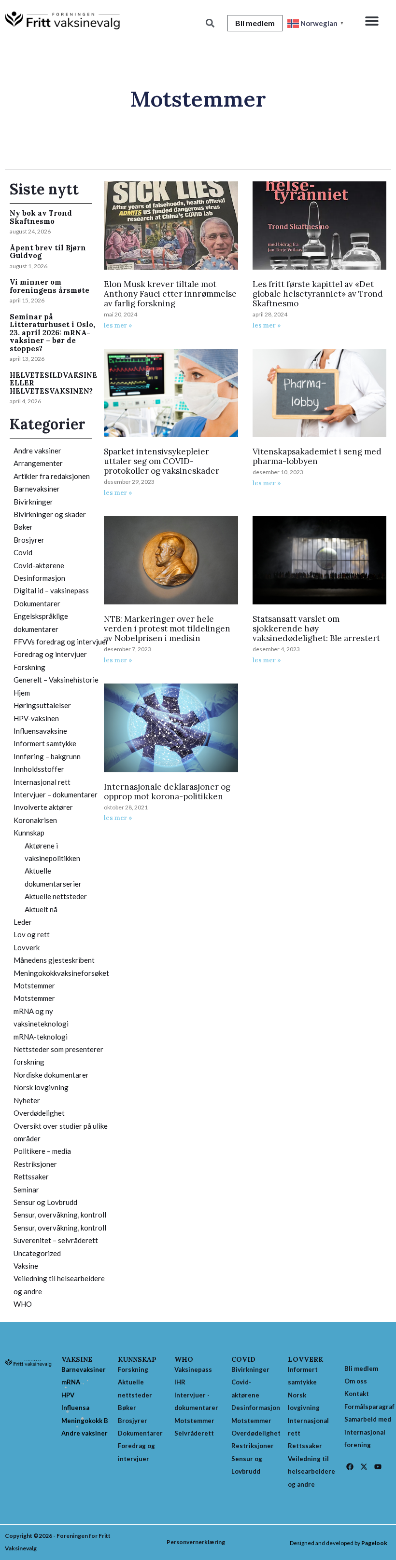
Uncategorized (37, 1253)
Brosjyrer (29, 539)
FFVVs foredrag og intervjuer (61, 641)
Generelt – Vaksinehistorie (56, 679)
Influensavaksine (40, 730)
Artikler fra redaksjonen (52, 476)
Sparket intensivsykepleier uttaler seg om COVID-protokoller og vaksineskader (161, 461)
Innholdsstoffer (39, 769)
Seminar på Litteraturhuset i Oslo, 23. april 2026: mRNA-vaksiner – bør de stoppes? (52, 332)
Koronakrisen (35, 820)
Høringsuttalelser (42, 705)
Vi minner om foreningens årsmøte (49, 286)
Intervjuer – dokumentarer (56, 794)
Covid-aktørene (39, 565)
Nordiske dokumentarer (51, 1074)
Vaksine (26, 1265)
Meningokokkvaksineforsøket (61, 973)
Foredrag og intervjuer (50, 654)
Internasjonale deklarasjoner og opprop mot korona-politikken (167, 791)
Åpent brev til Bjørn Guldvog (48, 251)
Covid (23, 552)
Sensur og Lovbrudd (45, 1202)
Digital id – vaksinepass (51, 590)
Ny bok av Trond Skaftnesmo (41, 217)
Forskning (29, 667)
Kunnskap (29, 832)
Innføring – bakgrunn (47, 756)
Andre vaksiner (37, 450)
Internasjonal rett (42, 782)
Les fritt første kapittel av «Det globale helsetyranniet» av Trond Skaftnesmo (318, 294)
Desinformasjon (39, 578)
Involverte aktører (43, 807)
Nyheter (27, 1100)
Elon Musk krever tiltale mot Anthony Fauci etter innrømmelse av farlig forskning (170, 294)
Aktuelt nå (41, 909)
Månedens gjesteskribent (54, 960)
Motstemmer (34, 985)
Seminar (26, 1189)
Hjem (22, 692)
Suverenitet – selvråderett (56, 1240)
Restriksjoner (35, 1164)
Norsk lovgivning (41, 1087)
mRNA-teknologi (41, 1036)
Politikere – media (42, 1151)
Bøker (23, 526)
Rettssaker (31, 1176)
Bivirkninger (33, 501)
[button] (372, 20)
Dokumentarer (37, 603)
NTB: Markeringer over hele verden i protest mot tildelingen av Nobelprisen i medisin (167, 628)
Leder (23, 921)
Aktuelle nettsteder (56, 896)
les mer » (118, 325)
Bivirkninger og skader (50, 514)
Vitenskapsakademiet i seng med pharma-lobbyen (317, 456)
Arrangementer (38, 463)
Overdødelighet (39, 1112)
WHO (23, 1304)
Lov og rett (32, 934)
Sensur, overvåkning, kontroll (60, 1214)
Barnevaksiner (37, 488)
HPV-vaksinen (36, 718)
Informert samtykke (45, 743)
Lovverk (27, 947)
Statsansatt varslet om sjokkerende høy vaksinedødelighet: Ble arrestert (316, 628)
